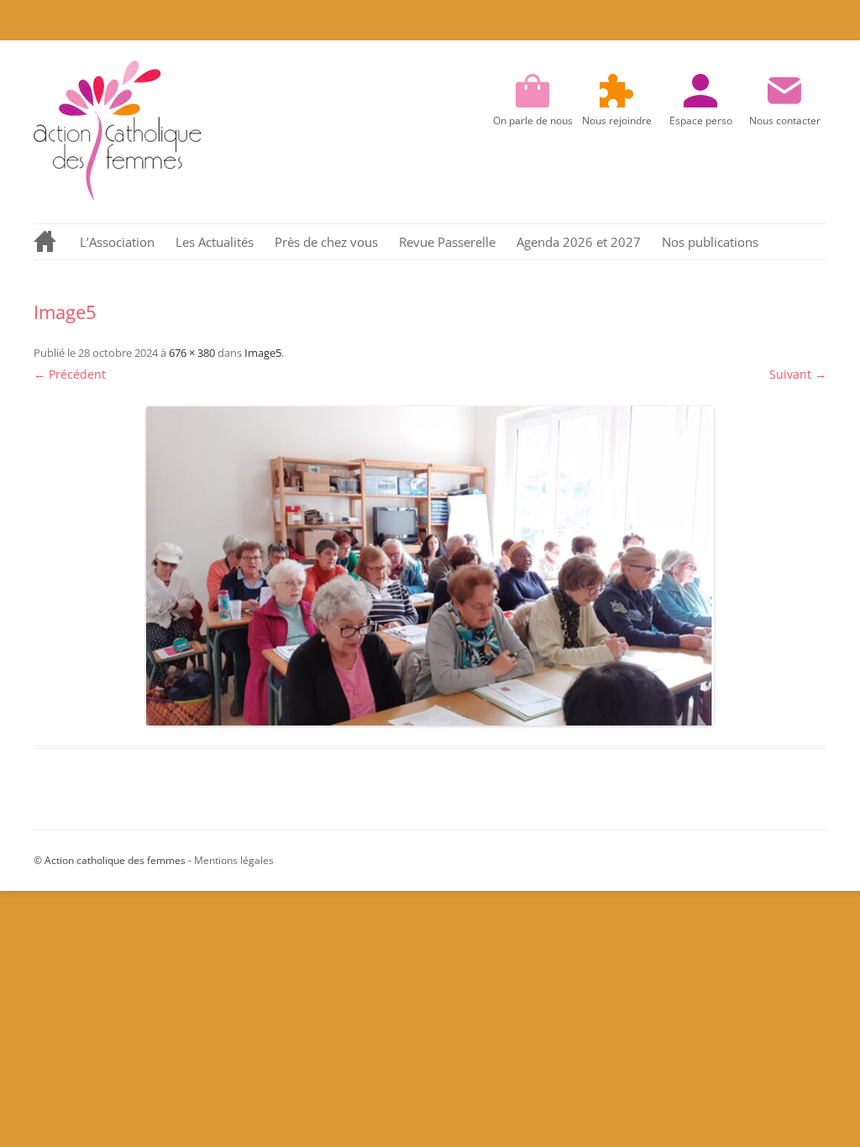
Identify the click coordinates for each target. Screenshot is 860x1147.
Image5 (262, 352)
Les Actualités (215, 241)
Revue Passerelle (447, 241)
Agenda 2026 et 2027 (579, 241)
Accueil (46, 241)
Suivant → (797, 374)
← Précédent (70, 374)
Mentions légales (234, 860)
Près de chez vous (326, 241)
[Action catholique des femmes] (118, 197)
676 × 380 (192, 352)
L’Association (117, 241)
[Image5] (430, 565)
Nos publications (710, 241)
